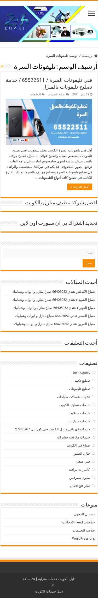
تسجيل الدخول (84, 514)
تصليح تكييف (81, 381)
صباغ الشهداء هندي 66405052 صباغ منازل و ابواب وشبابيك (53, 300)
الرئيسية (88, 56)
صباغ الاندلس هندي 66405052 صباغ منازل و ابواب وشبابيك (53, 292)
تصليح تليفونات (57, 94)
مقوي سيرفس (79, 478)
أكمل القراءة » (79, 187)
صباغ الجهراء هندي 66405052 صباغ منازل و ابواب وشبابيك (54, 308)
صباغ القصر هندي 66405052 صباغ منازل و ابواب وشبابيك (55, 316)
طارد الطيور (81, 453)
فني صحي (83, 461)
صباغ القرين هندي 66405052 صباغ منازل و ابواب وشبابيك (54, 324)
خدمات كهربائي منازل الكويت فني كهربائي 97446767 (52, 429)
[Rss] (53, 585)
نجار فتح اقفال (80, 486)
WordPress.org (83, 538)
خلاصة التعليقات (83, 530)
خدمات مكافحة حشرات (73, 437)
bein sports (81, 373)
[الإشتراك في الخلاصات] (2, 66)
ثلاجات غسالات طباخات (73, 397)
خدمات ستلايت (79, 413)
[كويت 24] (49, 23)
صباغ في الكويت (78, 445)
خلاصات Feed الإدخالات (78, 522)
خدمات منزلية (47, 579)
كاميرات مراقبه (79, 470)
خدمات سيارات (79, 421)
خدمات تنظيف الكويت (74, 405)
